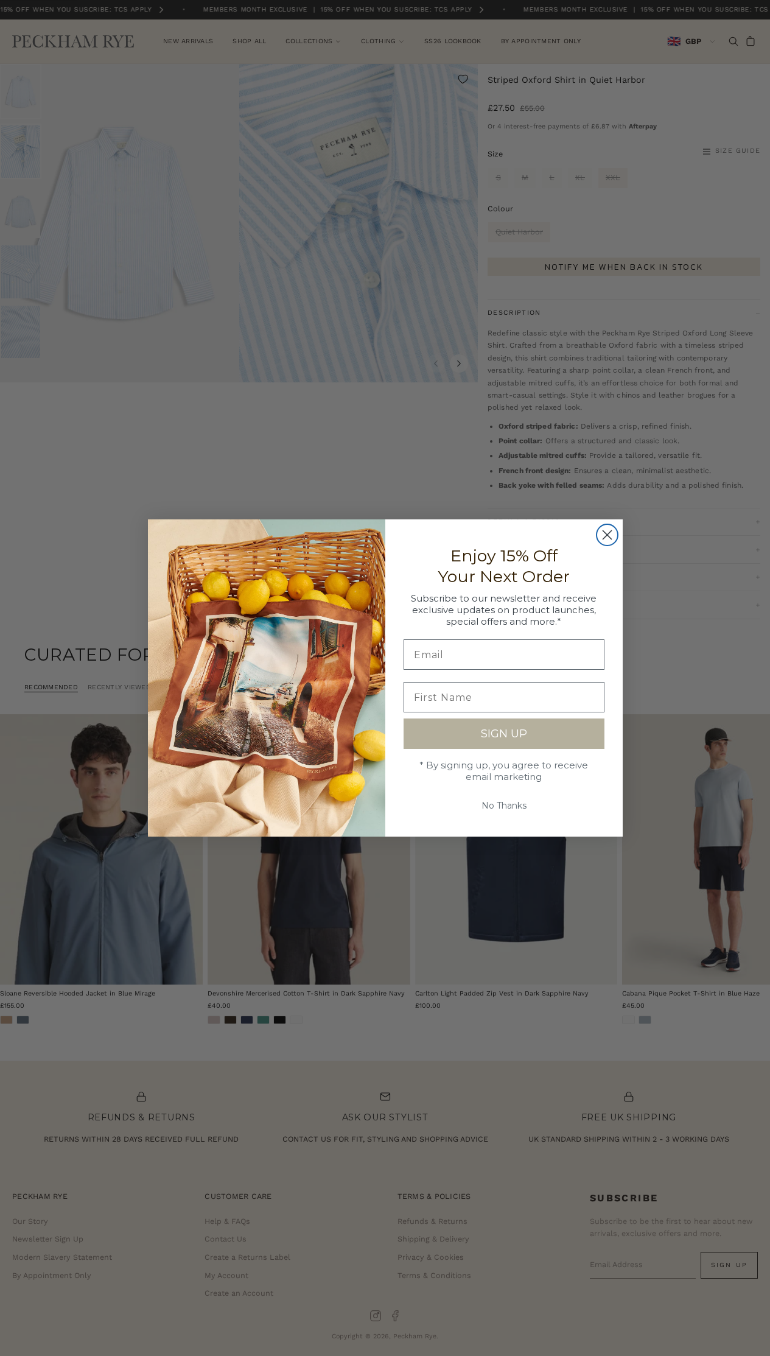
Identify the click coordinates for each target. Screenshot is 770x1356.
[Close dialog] (607, 535)
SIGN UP (504, 733)
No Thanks (504, 805)
